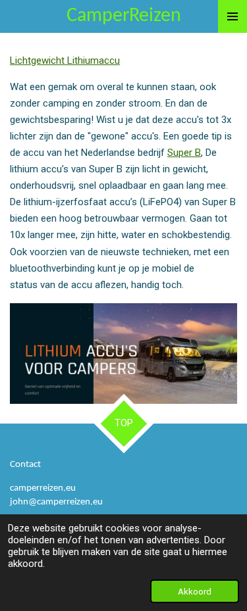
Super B (184, 153)
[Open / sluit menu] (232, 16)
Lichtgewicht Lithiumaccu (65, 60)
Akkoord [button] (194, 591)
